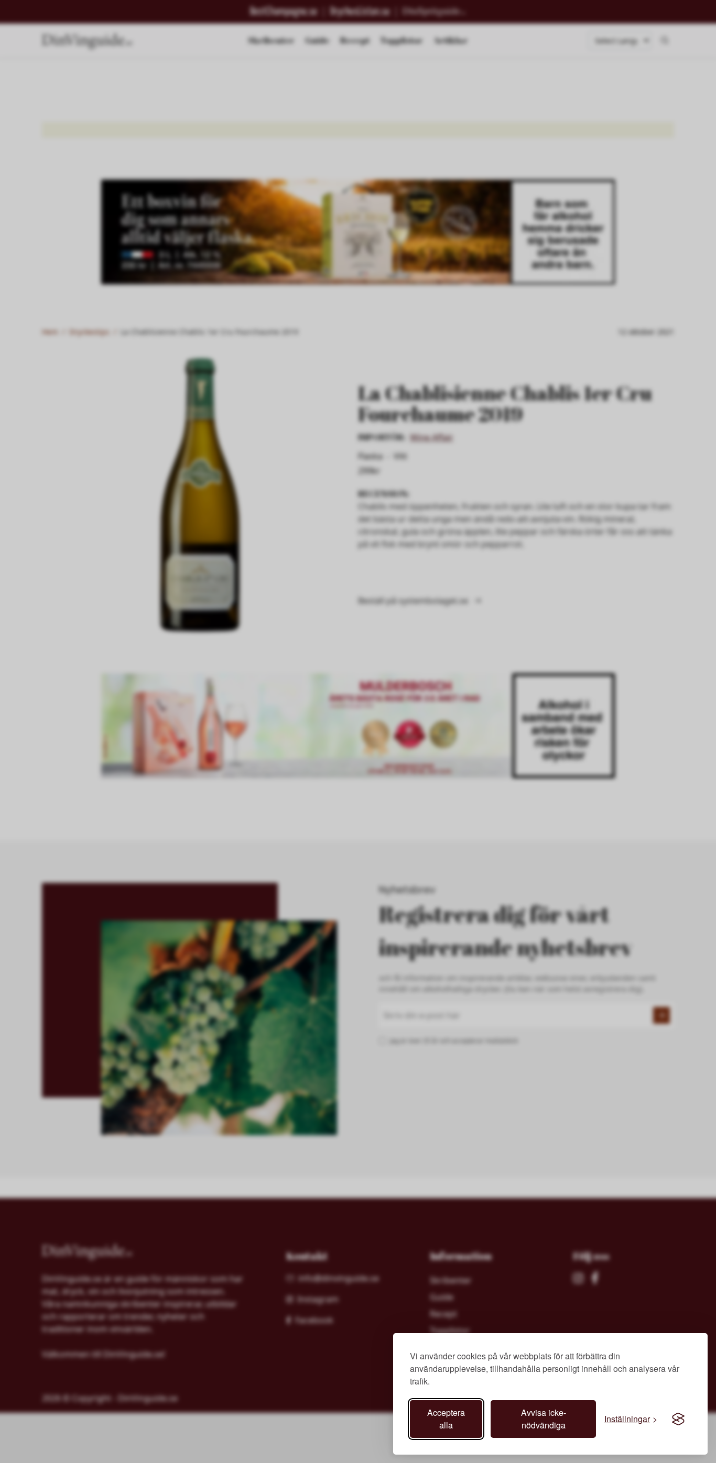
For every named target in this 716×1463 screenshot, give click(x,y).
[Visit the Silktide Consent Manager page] (678, 1419)
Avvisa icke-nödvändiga (543, 1418)
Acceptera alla (446, 1418)
